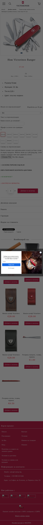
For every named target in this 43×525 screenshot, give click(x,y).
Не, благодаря (11, 268)
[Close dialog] (41, 252)
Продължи (11, 264)
